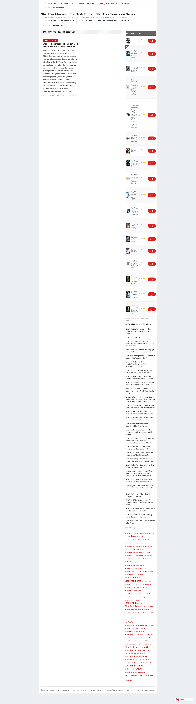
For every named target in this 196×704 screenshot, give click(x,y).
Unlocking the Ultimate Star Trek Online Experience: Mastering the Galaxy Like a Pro (140, 488)
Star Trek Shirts (140, 637)
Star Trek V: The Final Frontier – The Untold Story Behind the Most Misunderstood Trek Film (138, 364)
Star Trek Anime (129, 546)
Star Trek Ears (140, 562)
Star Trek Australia (147, 546)
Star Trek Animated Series (140, 543)
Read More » (67, 91)
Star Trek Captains (141, 549)
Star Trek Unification (130, 672)
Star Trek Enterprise (138, 565)
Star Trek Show (128, 641)
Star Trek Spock (145, 641)
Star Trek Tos (128, 663)
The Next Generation (86, 3)
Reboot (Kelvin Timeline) (107, 3)
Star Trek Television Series (53, 25)
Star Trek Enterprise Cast (132, 568)
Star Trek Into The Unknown (131, 593)
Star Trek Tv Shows (133, 669)
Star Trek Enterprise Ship (146, 571)
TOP (126, 46)
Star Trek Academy (142, 537)
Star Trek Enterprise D (145, 568)
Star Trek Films (133, 580)
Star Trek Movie (133, 603)
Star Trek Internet (129, 587)
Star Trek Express (139, 574)
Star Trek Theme (129, 650)
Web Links (128, 681)
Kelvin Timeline (129, 533)
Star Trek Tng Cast (146, 659)
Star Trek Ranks (146, 619)
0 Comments (71, 96)
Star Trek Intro (142, 593)
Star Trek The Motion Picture (142, 650)
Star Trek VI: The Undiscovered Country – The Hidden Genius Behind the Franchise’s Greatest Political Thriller (140, 440)
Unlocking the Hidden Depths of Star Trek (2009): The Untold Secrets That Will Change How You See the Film (140, 399)
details (127, 320)
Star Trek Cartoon (137, 552)
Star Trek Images (146, 581)
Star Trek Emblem (149, 562)
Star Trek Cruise (147, 559)
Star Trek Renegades (130, 628)
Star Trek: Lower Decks (134, 337)
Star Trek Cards (128, 552)
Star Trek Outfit (128, 619)
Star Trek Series (141, 634)
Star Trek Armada (137, 546)
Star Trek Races (137, 619)
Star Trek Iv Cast (129, 597)
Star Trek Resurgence (130, 631)
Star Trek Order (128, 613)
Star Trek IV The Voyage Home (141, 597)
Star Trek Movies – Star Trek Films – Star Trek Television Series (88, 14)
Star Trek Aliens (147, 540)
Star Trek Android (129, 543)
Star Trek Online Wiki (144, 609)
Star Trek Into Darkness (141, 587)
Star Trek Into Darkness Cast (133, 590)
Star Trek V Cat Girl (140, 672)
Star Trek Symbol (147, 644)
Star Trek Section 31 (130, 634)
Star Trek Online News (131, 609)
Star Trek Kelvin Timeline (132, 600)
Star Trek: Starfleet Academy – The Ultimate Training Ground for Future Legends (138, 331)
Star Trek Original (137, 613)
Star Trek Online (148, 606)
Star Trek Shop (148, 637)
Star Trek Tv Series (134, 665)
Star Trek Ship (149, 634)
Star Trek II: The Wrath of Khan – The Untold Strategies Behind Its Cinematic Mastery (140, 502)
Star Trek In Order (137, 584)
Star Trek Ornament (138, 616)
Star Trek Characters (138, 555)
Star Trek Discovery (130, 562)
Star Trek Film (132, 577)
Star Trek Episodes (129, 574)
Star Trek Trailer (136, 663)
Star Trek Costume (129, 559)
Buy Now (151, 41)
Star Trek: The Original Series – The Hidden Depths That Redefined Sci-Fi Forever (139, 432)
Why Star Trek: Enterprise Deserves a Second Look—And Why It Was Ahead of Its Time (140, 391)
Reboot (136, 533)
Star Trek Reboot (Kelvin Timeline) (134, 625)
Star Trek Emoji (128, 565)
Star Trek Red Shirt (149, 625)
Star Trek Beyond (130, 549)
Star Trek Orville (148, 616)
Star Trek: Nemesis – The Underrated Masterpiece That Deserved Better (60, 45)
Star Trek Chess (148, 555)
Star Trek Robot (140, 631)
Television (124, 3)
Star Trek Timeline (129, 659)
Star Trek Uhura (146, 669)
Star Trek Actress (137, 540)
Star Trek (130, 536)
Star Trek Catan (128, 555)
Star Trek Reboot (130, 622)
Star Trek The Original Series (136, 656)
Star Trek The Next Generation (135, 653)
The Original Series (67, 3)
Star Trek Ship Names (130, 637)
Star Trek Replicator (141, 628)
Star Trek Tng (138, 659)
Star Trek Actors (128, 540)
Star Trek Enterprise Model (131, 571)
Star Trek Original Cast (148, 613)
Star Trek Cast (146, 552)
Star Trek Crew (138, 559)
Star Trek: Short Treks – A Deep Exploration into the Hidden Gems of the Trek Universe (140, 343)
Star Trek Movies (49, 3)
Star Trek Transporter (146, 663)
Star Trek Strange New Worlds (133, 644)
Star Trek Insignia (147, 584)
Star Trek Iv (150, 593)
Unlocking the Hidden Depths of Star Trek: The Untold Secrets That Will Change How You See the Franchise (139, 473)
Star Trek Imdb (128, 584)
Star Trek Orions (129, 616)
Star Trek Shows (137, 641)
